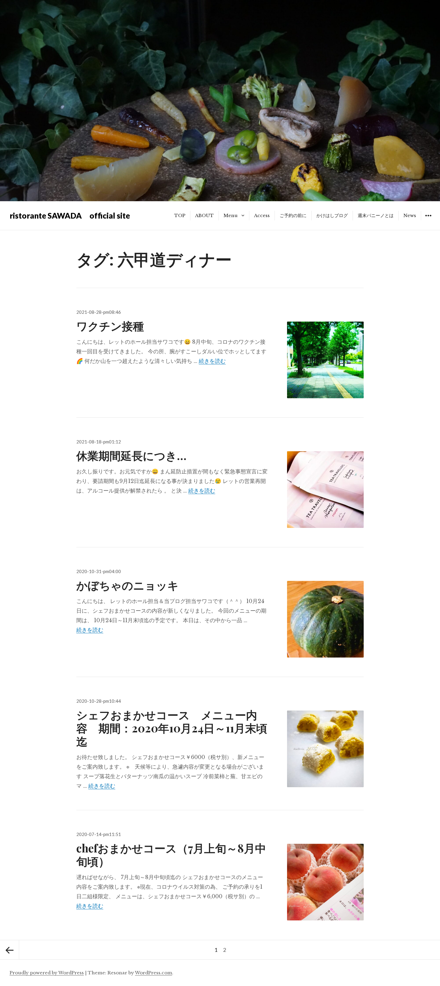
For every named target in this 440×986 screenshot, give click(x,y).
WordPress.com (153, 973)
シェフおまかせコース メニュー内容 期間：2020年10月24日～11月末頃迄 (171, 727)
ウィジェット (428, 219)
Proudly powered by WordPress (47, 973)
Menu (231, 215)
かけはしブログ (332, 215)
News (409, 215)
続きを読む (212, 361)
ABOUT (204, 215)
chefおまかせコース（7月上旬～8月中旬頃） (171, 854)
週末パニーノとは (376, 215)
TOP (179, 215)
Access (262, 215)
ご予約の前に (293, 215)
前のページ (9, 949)
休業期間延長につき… (131, 455)
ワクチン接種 (110, 325)
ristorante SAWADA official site (70, 215)
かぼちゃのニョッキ (127, 585)
